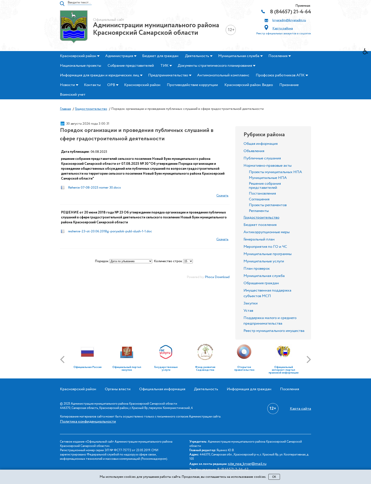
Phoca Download (217, 277)
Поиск (62, 3)
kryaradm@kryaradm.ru (289, 20)
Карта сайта (300, 408)
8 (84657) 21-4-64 (290, 12)
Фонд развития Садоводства (205, 368)
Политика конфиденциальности (88, 421)
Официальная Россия (87, 367)
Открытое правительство (244, 368)
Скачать (222, 195)
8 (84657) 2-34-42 (233, 469)
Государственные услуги (166, 368)
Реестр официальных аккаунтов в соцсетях (283, 34)
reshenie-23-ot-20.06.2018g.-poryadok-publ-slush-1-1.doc (110, 231)
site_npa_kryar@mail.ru (247, 464)
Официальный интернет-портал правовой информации (283, 370)
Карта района (282, 28)
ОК (274, 476)
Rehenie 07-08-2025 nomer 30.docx (94, 187)
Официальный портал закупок (126, 368)
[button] (367, 52)
